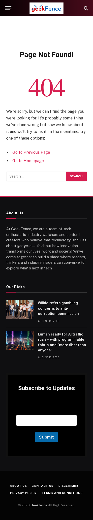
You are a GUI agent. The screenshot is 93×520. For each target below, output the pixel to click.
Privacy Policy (23, 493)
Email (46, 409)
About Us (18, 485)
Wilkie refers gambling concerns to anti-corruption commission (58, 308)
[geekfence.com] (46, 8)
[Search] (85, 8)
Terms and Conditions (62, 493)
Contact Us (42, 485)
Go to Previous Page (31, 152)
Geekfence (39, 505)
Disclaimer (68, 485)
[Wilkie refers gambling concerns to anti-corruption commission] (19, 309)
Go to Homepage (28, 160)
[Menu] (8, 8)
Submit (46, 437)
